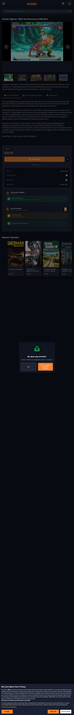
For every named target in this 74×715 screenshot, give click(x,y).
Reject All (53, 711)
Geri (28, 367)
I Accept (7, 711)
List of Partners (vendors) (8, 707)
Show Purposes (65, 711)
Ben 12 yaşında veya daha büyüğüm (45, 366)
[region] (37, 699)
